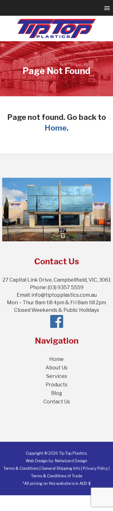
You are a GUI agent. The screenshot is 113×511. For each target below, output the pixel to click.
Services (56, 376)
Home (56, 127)
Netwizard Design (71, 460)
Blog (56, 393)
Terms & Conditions (21, 468)
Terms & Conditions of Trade (56, 476)
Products (56, 385)
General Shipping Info (60, 468)
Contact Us (56, 402)
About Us (56, 368)
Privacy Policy (95, 468)
